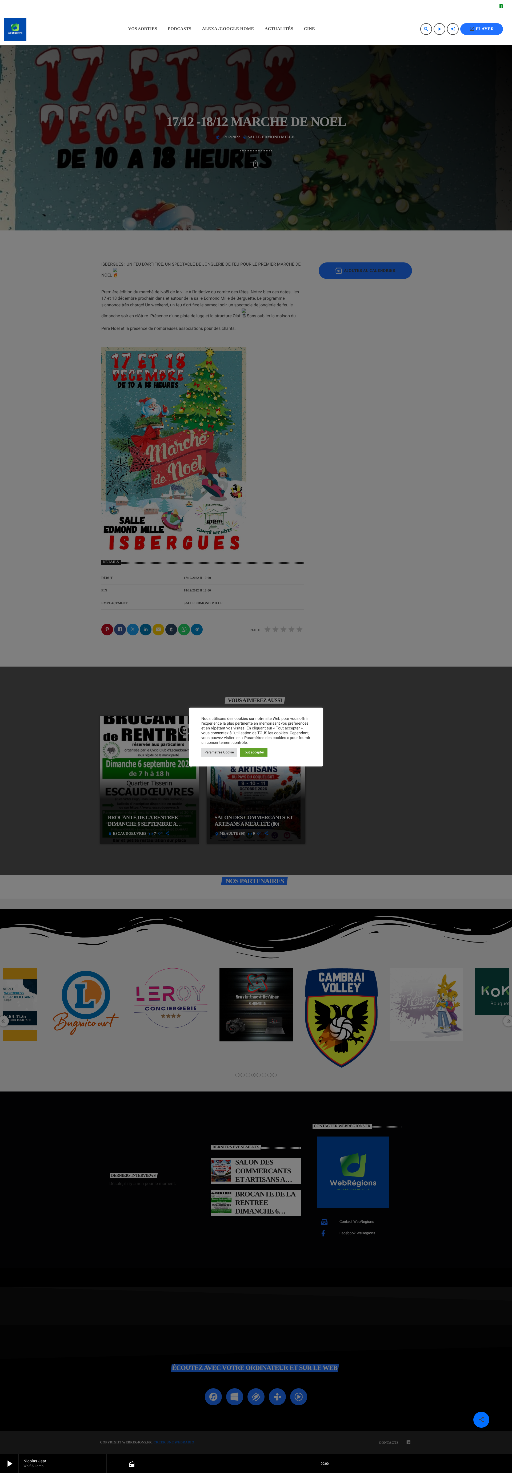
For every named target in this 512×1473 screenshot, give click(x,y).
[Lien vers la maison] (15, 29)
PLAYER (481, 28)
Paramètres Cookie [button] (219, 752)
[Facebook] (501, 6)
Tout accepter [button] (253, 752)
